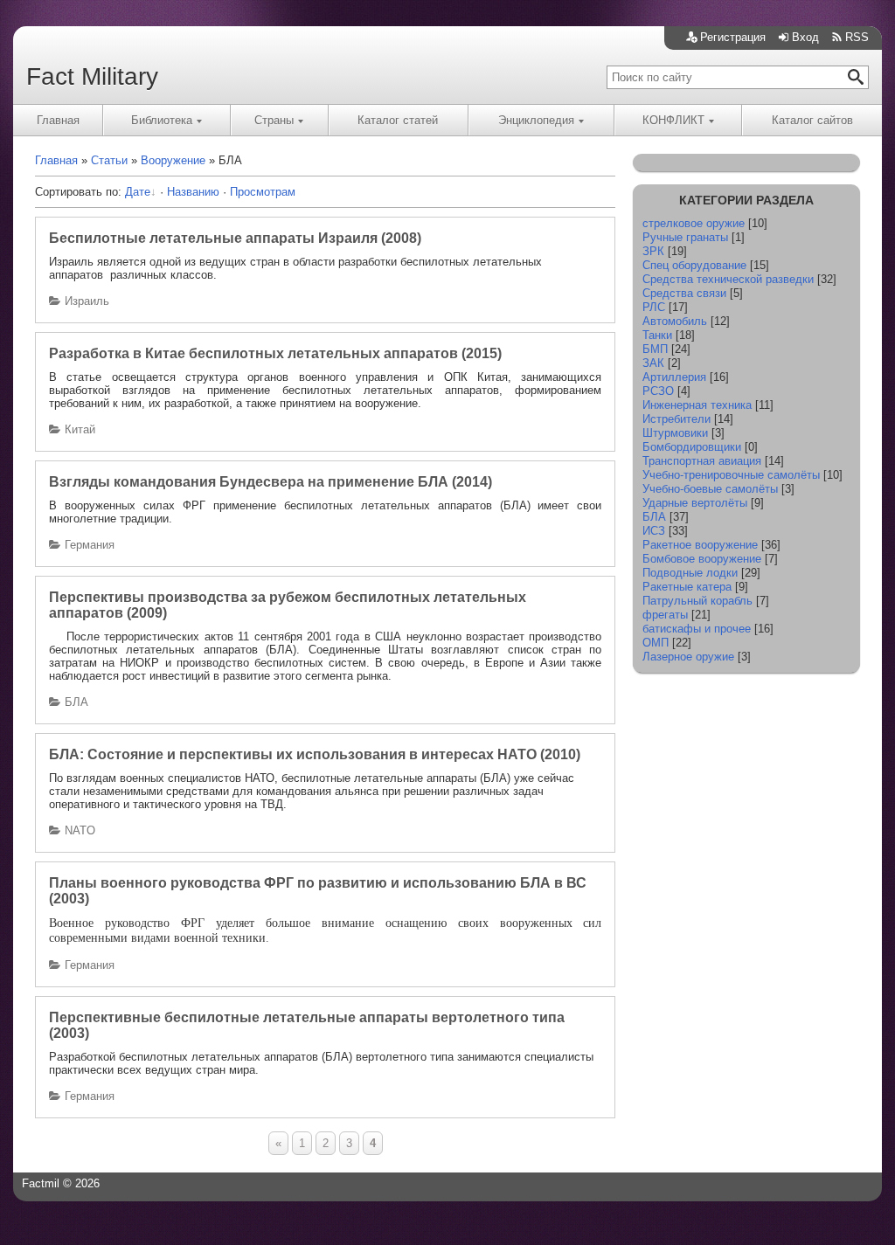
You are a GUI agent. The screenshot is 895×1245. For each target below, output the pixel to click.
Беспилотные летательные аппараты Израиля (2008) (235, 238)
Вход (805, 37)
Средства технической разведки (728, 279)
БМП (655, 349)
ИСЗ (653, 530)
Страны (274, 120)
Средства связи (684, 293)
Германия (89, 544)
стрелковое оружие (693, 223)
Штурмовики (675, 432)
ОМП (655, 642)
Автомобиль (674, 321)
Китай (80, 429)
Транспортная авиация (701, 460)
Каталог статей (397, 120)
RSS (857, 37)
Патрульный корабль (697, 600)
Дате (137, 191)
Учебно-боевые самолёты (710, 488)
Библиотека (161, 120)
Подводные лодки (690, 572)
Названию (193, 191)
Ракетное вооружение (700, 544)
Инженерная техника (697, 405)
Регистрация (733, 37)
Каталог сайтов (812, 120)
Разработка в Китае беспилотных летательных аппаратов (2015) (275, 353)
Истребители (676, 418)
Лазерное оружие (688, 656)
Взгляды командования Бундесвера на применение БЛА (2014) (270, 481)
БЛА (76, 702)
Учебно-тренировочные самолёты (731, 474)
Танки (657, 335)
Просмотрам (262, 191)
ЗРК (653, 251)
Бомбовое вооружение (701, 558)
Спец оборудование (694, 265)
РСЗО (658, 391)
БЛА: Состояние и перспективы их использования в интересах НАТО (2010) (314, 754)
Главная (58, 120)
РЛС (653, 307)
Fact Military (92, 76)
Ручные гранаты (685, 237)
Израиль (87, 301)
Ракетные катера (687, 586)
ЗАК (653, 363)
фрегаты (665, 614)
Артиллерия (674, 377)
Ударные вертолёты (694, 502)
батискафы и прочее (696, 628)
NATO (80, 830)
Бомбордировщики (691, 446)
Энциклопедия (536, 120)
